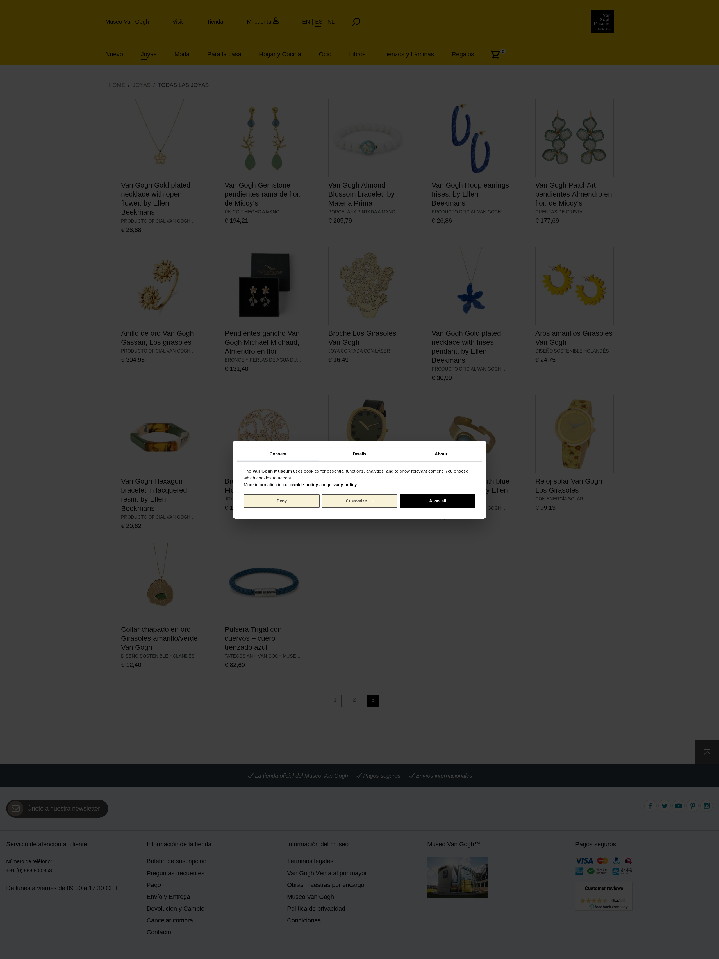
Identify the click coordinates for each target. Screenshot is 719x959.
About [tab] (441, 454)
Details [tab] (360, 454)
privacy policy (342, 484)
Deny (282, 500)
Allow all (437, 500)
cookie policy (304, 484)
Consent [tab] (278, 454)
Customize (356, 500)
